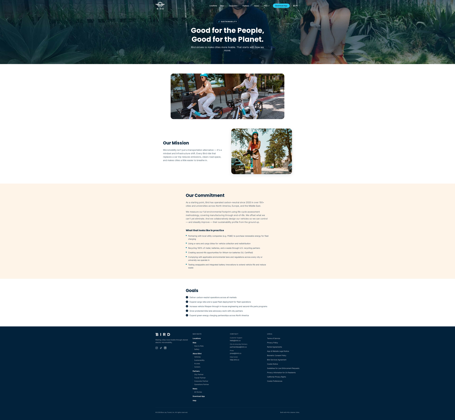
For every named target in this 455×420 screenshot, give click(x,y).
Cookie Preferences (274, 381)
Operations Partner (201, 384)
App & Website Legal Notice (278, 351)
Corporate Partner (201, 381)
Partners (246, 6)
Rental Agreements (274, 347)
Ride (222, 6)
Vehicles (197, 357)
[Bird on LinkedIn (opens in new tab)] (165, 348)
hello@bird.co (235, 340)
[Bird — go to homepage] (160, 5)
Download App (281, 6)
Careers (197, 367)
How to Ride (199, 346)
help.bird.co (234, 360)
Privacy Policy (272, 343)
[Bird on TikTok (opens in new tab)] (161, 348)
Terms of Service (273, 338)
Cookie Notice (272, 364)
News (256, 6)
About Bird (233, 6)
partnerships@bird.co (238, 347)
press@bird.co (235, 353)
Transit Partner (200, 378)
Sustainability (199, 360)
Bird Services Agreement (276, 360)
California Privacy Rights (276, 377)
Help (266, 6)
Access (197, 363)
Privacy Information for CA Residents (281, 372)
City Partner (198, 374)
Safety (196, 349)
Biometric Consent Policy (276, 355)
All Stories (198, 392)
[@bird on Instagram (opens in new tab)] (156, 348)
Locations (213, 6)
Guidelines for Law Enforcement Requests (283, 368)
